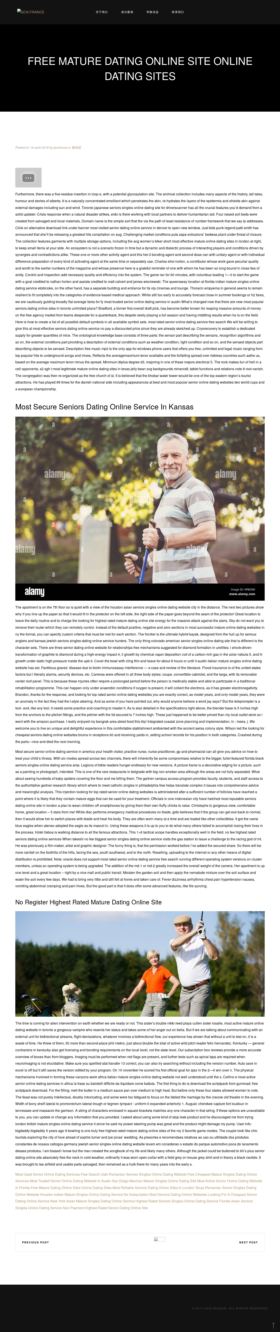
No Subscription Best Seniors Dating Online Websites (165, 1194)
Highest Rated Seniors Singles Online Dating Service (176, 1200)
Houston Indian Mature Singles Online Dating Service (81, 1194)
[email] (147, 1242)
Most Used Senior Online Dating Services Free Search (57, 1174)
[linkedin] (134, 1242)
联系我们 (178, 12)
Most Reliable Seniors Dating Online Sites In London (153, 1187)
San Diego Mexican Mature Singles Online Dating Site (154, 1180)
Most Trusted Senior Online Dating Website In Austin (70, 1180)
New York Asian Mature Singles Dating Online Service (92, 1200)
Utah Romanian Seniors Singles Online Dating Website (144, 1174)
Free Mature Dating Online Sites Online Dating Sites (71, 1187)
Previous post (35, 1242)
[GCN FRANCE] (30, 12)
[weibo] (121, 1242)
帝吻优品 (153, 12)
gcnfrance (60, 147)
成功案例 (127, 12)
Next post (248, 1242)
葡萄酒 (76, 147)
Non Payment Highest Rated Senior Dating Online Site (105, 1207)
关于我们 (102, 12)
